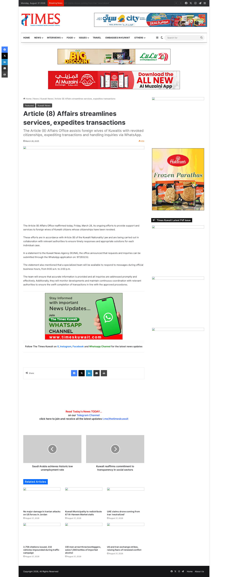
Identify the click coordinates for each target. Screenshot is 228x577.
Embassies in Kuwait (117, 37)
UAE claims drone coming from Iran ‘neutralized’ (88, 3)
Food (70, 37)
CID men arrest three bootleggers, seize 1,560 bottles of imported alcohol (83, 550)
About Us (199, 571)
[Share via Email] (96, 373)
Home (26, 37)
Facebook (78, 346)
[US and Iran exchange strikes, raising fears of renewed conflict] (125, 533)
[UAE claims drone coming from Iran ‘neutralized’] (125, 498)
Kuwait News (46, 98)
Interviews (54, 37)
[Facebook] (74, 373)
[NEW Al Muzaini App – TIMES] (114, 80)
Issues (83, 37)
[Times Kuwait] (40, 20)
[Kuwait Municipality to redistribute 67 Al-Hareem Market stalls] (83, 498)
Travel (97, 37)
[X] (81, 373)
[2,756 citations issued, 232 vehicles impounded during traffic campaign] (41, 533)
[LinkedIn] (89, 373)
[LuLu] (114, 56)
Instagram (65, 346)
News (37, 37)
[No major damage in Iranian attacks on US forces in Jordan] (41, 498)
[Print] (104, 373)
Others (138, 37)
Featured (29, 105)
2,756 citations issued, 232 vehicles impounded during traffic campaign (41, 550)
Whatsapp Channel (100, 346)
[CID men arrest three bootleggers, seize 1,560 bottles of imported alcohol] (83, 533)
